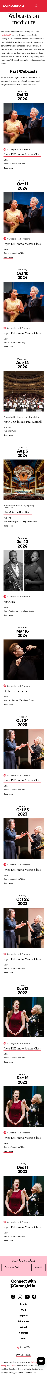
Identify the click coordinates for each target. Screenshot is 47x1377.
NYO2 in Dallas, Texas (18, 512)
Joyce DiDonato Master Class (22, 154)
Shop (23, 1338)
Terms (13, 1365)
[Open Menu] (42, 6)
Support (23, 1332)
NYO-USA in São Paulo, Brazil (23, 421)
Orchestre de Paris (15, 691)
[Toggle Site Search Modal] (36, 6)
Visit (23, 1309)
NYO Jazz (10, 601)
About (23, 1327)
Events (23, 1304)
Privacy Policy (23, 1354)
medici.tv (6, 35)
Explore (23, 1315)
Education (23, 1321)
